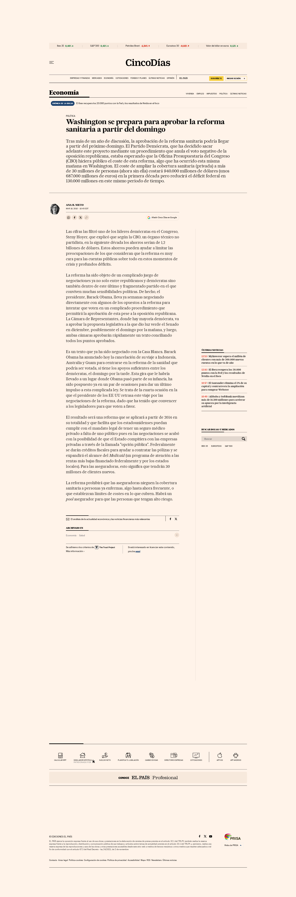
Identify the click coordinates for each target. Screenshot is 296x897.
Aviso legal (63, 860)
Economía (108, 78)
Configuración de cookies (95, 860)
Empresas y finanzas (80, 78)
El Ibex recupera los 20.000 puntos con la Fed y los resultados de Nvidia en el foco (117, 103)
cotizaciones (196, 760)
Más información (74, 551)
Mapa (143, 860)
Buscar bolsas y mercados (218, 429)
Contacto (53, 860)
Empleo (200, 94)
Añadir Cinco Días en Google (164, 217)
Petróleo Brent (133, 46)
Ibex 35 (60, 46)
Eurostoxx (216, 446)
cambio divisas (151, 760)
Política (223, 94)
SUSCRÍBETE (216, 78)
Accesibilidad (134, 860)
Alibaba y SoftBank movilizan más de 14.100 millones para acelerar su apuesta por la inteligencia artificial (223, 401)
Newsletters (156, 860)
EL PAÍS (182, 77)
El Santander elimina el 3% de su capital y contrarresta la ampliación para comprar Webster (224, 386)
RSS (148, 860)
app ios (220, 760)
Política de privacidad (117, 860)
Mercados (97, 78)
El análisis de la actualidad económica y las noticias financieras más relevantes (110, 519)
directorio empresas (173, 760)
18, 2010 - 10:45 (77, 209)
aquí (137, 551)
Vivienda (190, 94)
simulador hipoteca (83, 760)
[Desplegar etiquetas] (177, 535)
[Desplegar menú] (51, 62)
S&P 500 (94, 46)
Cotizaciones (122, 78)
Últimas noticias (157, 78)
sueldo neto (105, 760)
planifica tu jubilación (128, 760)
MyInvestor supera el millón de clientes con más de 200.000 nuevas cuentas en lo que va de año (223, 359)
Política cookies (76, 860)
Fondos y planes (138, 78)
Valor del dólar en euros (217, 46)
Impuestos (212, 94)
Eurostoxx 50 (172, 46)
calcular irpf (60, 760)
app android (235, 760)
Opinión (170, 78)
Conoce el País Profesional (148, 777)
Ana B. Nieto (75, 204)
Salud (82, 535)
